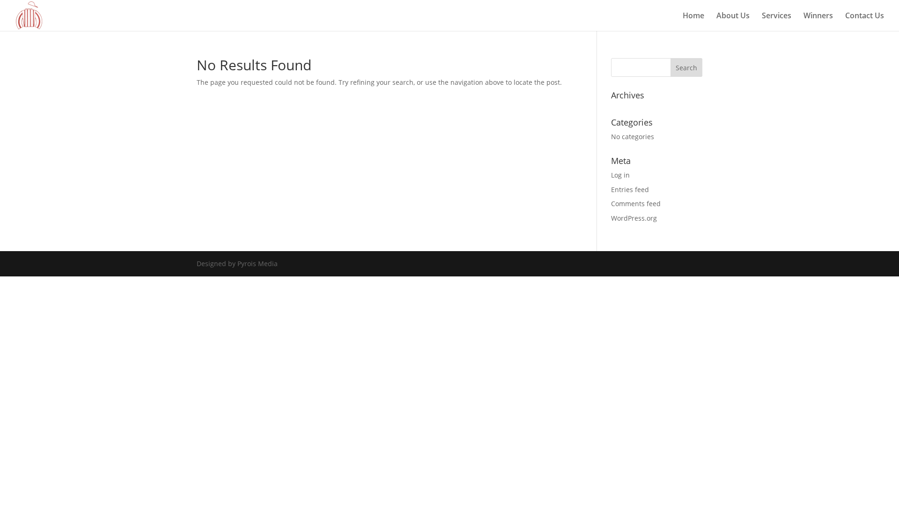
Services (776, 16)
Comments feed (636, 203)
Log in (620, 175)
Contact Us (864, 16)
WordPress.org (634, 218)
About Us (733, 16)
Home (693, 16)
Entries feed (630, 189)
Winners (818, 16)
